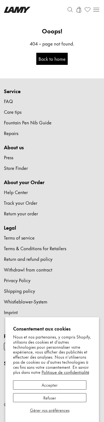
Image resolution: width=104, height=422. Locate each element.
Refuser (49, 397)
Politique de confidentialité (65, 372)
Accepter (50, 385)
